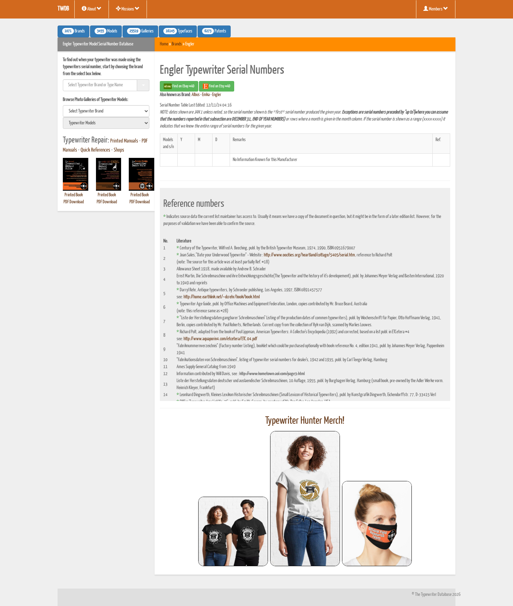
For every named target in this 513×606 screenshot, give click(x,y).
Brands (177, 44)
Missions (128, 9)
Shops (119, 150)
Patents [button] (215, 31)
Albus (196, 95)
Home (164, 44)
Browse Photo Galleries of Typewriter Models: (95, 99)
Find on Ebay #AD (183, 86)
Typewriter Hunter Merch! (304, 421)
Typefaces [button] (179, 31)
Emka (206, 95)
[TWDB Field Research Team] (377, 523)
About (92, 9)
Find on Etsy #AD (219, 86)
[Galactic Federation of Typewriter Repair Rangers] (305, 499)
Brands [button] (75, 31)
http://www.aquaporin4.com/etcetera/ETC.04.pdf (220, 339)
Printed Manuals (124, 141)
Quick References (95, 150)
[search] (106, 111)
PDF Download (74, 202)
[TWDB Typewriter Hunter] (233, 531)
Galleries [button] (141, 31)
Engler (216, 95)
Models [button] (107, 31)
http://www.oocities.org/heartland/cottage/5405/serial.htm (309, 255)
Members (435, 9)
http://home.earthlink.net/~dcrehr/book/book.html (222, 297)
